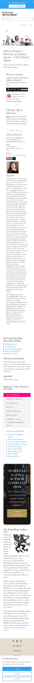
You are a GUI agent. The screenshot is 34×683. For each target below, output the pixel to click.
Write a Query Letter (15, 451)
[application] (17, 89)
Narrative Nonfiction (12, 351)
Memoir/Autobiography (13, 349)
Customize (17, 674)
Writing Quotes (13, 456)
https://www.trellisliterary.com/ (16, 155)
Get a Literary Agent (15, 446)
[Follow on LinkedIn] (17, 641)
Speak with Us (11, 415)
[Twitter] (14, 159)
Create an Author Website (17, 442)
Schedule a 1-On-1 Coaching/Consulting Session (14, 422)
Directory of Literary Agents (17, 444)
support (16, 379)
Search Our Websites (14, 399)
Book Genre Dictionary (16, 439)
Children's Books (11, 344)
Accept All (17, 669)
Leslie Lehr (13, 588)
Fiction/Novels (10, 346)
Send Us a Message (13, 411)
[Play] (9, 90)
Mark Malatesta (8, 613)
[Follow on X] (20, 641)
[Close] (32, 657)
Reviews (9, 407)
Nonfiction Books (11, 353)
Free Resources (12, 403)
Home (5, 65)
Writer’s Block (13, 454)
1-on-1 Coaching (17, 513)
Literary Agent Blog (15, 449)
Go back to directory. (15, 130)
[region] (17, 669)
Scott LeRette (16, 595)
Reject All (17, 679)
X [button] (32, 2)
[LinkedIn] (10, 159)
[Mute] (22, 90)
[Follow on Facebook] (13, 641)
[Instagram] (7, 159)
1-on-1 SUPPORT (17, 6)
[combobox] (18, 19)
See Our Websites (13, 395)
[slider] (25, 89)
